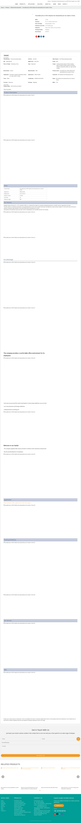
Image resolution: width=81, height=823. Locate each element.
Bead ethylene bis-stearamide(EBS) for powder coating (10, 788)
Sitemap (50, 820)
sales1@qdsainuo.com (42, 806)
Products (7, 7)
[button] (67, 4)
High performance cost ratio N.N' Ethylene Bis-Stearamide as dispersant (70, 788)
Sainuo (2, 7)
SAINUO (36, 815)
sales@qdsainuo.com (41, 805)
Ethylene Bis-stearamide (16, 7)
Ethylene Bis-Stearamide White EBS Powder (49, 787)
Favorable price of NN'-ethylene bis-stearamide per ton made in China (37, 7)
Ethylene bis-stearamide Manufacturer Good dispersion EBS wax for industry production (29, 788)
